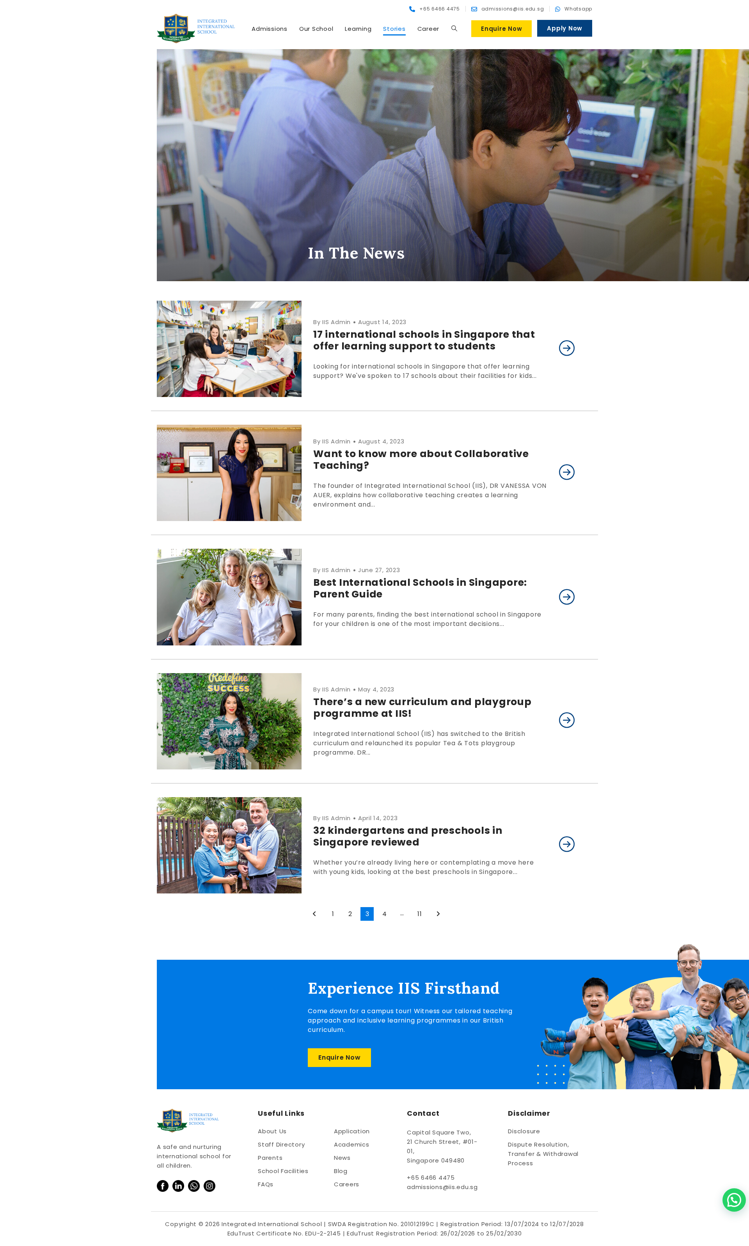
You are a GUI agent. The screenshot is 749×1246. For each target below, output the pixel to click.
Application (352, 1131)
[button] (454, 28)
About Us (272, 1131)
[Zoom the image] (163, 1184)
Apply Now (564, 28)
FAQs (265, 1184)
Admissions (270, 29)
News (342, 1158)
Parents (270, 1158)
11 (419, 913)
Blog (341, 1171)
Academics (351, 1144)
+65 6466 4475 (431, 1177)
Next (438, 914)
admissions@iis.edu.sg (442, 1187)
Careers (346, 1184)
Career (428, 29)
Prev (315, 914)
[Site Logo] (196, 28)
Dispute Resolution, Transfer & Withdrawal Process (543, 1153)
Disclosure (524, 1131)
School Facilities (283, 1171)
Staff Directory (281, 1144)
